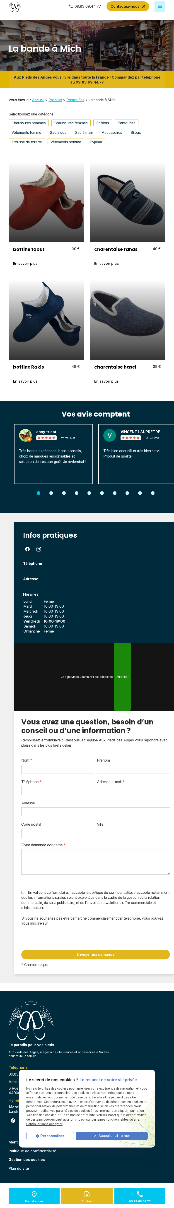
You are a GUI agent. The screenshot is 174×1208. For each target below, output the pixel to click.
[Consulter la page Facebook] (27, 549)
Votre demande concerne (43, 845)
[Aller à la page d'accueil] (15, 6)
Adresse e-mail (110, 781)
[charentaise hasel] (127, 317)
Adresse (28, 803)
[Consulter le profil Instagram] (38, 549)
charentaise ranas (116, 249)
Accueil (38, 100)
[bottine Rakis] (46, 317)
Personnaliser (52, 1136)
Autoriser (122, 676)
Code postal (31, 824)
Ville (100, 824)
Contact (87, 1201)
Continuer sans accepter (44, 1124)
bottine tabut (29, 249)
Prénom (103, 760)
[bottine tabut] (46, 199)
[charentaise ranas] (127, 199)
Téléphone (31, 781)
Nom (26, 760)
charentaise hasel (115, 367)
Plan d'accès (34, 1201)
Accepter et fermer (114, 1136)
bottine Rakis (28, 367)
